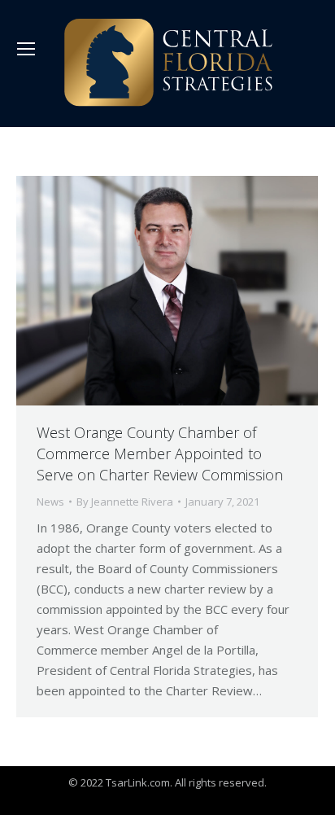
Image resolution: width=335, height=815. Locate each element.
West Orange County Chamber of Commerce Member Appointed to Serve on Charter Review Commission (160, 453)
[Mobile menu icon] (26, 49)
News (50, 501)
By (124, 501)
